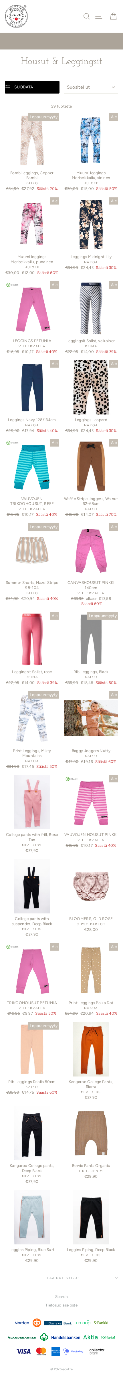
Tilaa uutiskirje (61, 1278)
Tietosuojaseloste (61, 1305)
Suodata (23, 87)
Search (61, 1296)
